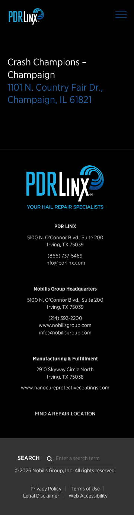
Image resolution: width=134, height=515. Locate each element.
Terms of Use (85, 489)
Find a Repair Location (65, 414)
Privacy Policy (46, 489)
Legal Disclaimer (41, 496)
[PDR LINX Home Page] (42, 16)
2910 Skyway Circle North (65, 369)
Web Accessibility (88, 496)
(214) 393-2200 (65, 318)
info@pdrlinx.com (65, 263)
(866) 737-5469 (65, 256)
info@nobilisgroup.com (65, 333)
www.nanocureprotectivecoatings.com (65, 388)
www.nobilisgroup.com (65, 325)
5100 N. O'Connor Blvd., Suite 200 (65, 237)
